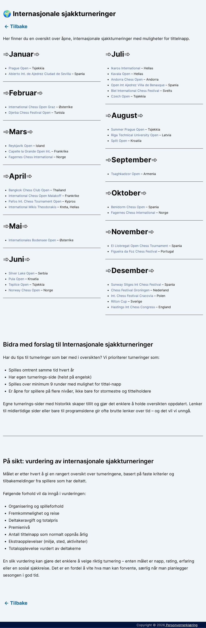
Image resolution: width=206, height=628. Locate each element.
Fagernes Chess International (31, 157)
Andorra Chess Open (127, 79)
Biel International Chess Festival (135, 91)
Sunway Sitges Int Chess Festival (136, 284)
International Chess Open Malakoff (35, 196)
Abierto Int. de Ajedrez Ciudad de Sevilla (40, 74)
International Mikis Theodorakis (32, 207)
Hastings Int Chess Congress (133, 307)
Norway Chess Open (24, 290)
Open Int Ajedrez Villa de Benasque (138, 85)
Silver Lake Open (22, 273)
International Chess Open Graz (32, 107)
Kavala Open (120, 74)
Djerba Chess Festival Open (29, 112)
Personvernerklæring (181, 625)
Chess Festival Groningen (130, 290)
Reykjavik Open (20, 146)
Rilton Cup (119, 301)
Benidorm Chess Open (128, 207)
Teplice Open (19, 284)
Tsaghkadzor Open (125, 174)
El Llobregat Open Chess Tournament (139, 246)
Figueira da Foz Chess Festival (134, 251)
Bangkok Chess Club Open (29, 190)
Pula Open (17, 279)
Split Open (119, 141)
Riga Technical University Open (134, 135)
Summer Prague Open (127, 129)
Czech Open (120, 96)
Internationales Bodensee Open (32, 240)
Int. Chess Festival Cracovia (132, 296)
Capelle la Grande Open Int (29, 151)
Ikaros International (125, 68)
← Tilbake (15, 26)
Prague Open (18, 68)
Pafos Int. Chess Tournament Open (35, 201)
